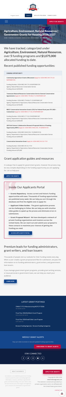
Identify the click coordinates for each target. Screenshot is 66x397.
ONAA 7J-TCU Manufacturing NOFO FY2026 (30, 306)
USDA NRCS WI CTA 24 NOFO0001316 (28, 84)
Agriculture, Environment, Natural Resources (37, 38)
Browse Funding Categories (41, 326)
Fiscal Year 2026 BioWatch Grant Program (29, 313)
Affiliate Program (40, 15)
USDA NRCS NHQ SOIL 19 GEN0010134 (29, 132)
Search (28, 15)
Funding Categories (14, 38)
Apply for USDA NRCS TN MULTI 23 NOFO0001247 (30, 96)
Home (5, 38)
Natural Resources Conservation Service (24, 87)
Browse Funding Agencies (24, 326)
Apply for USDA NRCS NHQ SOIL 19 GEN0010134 (33, 128)
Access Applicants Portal (20, 233)
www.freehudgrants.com (54, 379)
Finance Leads (52, 15)
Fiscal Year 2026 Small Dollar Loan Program (29, 319)
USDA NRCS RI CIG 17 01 (24, 146)
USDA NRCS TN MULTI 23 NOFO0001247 (29, 100)
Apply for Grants (56, 21)
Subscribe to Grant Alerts (47, 346)
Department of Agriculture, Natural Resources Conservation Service (32, 103)
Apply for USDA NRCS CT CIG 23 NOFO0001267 (29, 112)
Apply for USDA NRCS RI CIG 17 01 (37, 141)
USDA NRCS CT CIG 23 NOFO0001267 (28, 116)
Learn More (10, 281)
